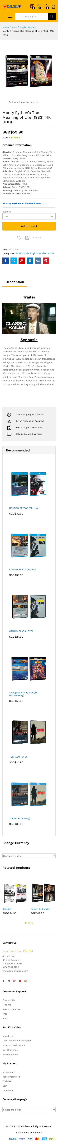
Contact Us (8, 1000)
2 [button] (29, 923)
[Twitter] (9, 981)
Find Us (6, 1004)
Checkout (7, 1090)
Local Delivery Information (17, 1040)
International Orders (13, 1045)
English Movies (38, 253)
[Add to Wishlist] (19, 238)
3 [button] (32, 923)
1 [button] (26, 923)
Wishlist (6, 1081)
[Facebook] (3, 981)
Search (52, 16)
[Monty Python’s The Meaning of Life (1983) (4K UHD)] (5, 261)
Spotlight (7, 909)
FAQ (4, 1014)
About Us (7, 1036)
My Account (8, 1072)
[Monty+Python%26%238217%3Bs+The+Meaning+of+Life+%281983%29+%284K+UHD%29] (13, 261)
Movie (51, 253)
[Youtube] (20, 981)
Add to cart (29, 226)
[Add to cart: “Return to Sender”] (35, 903)
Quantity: (6, 212)
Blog (4, 1018)
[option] (15, 899)
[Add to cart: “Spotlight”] (7, 903)
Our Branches (10, 1050)
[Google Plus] (14, 981)
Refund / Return (11, 1009)
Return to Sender (40, 909)
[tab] (14, 283)
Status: (6, 137)
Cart (4, 1085)
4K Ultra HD (22, 253)
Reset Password (11, 1076)
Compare (36, 237)
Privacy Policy (10, 1054)
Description (15, 282)
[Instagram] (26, 981)
